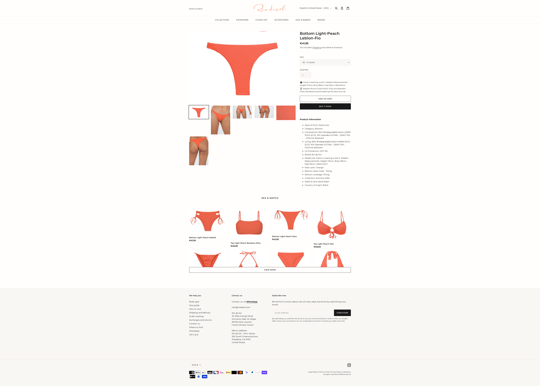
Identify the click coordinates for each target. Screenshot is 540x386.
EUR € (195, 365)
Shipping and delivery (200, 312)
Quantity (304, 69)
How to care (195, 309)
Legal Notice (313, 372)
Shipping (316, 47)
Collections (346, 372)
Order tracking (196, 316)
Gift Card (193, 334)
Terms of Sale (324, 372)
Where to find (196, 327)
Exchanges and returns (200, 320)
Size (302, 57)
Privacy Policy (336, 372)
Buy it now (325, 106)
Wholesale (194, 331)
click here (341, 321)
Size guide (194, 305)
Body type (194, 301)
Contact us (194, 323)
